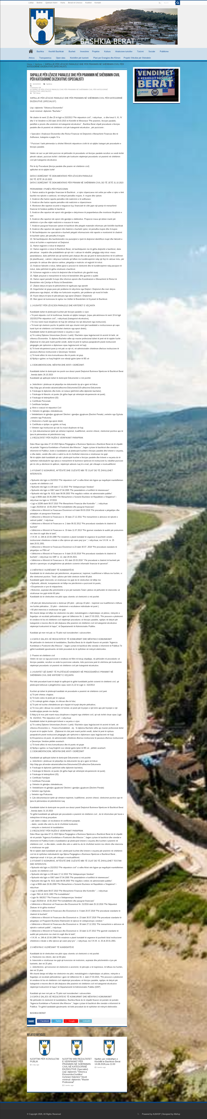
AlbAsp (177, 1114)
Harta (62, 3)
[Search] (177, 2)
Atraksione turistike (123, 51)
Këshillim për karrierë (79, 58)
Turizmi (140, 51)
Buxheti (72, 51)
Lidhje (31, 3)
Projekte (95, 51)
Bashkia (40, 51)
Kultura (107, 51)
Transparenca (45, 58)
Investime (84, 51)
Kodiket (88, 3)
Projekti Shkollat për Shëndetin (137, 58)
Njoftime (38, 64)
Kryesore (31, 51)
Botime (39, 3)
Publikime (164, 51)
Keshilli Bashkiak (56, 51)
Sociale (152, 51)
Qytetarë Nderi (51, 3)
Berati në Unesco (75, 3)
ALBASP (157, 1114)
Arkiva (31, 58)
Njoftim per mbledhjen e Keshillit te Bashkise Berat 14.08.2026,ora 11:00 (107, 1061)
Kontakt (98, 3)
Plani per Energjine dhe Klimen (106, 58)
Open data (60, 58)
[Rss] (160, 3)
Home (29, 64)
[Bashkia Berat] (103, 26)
